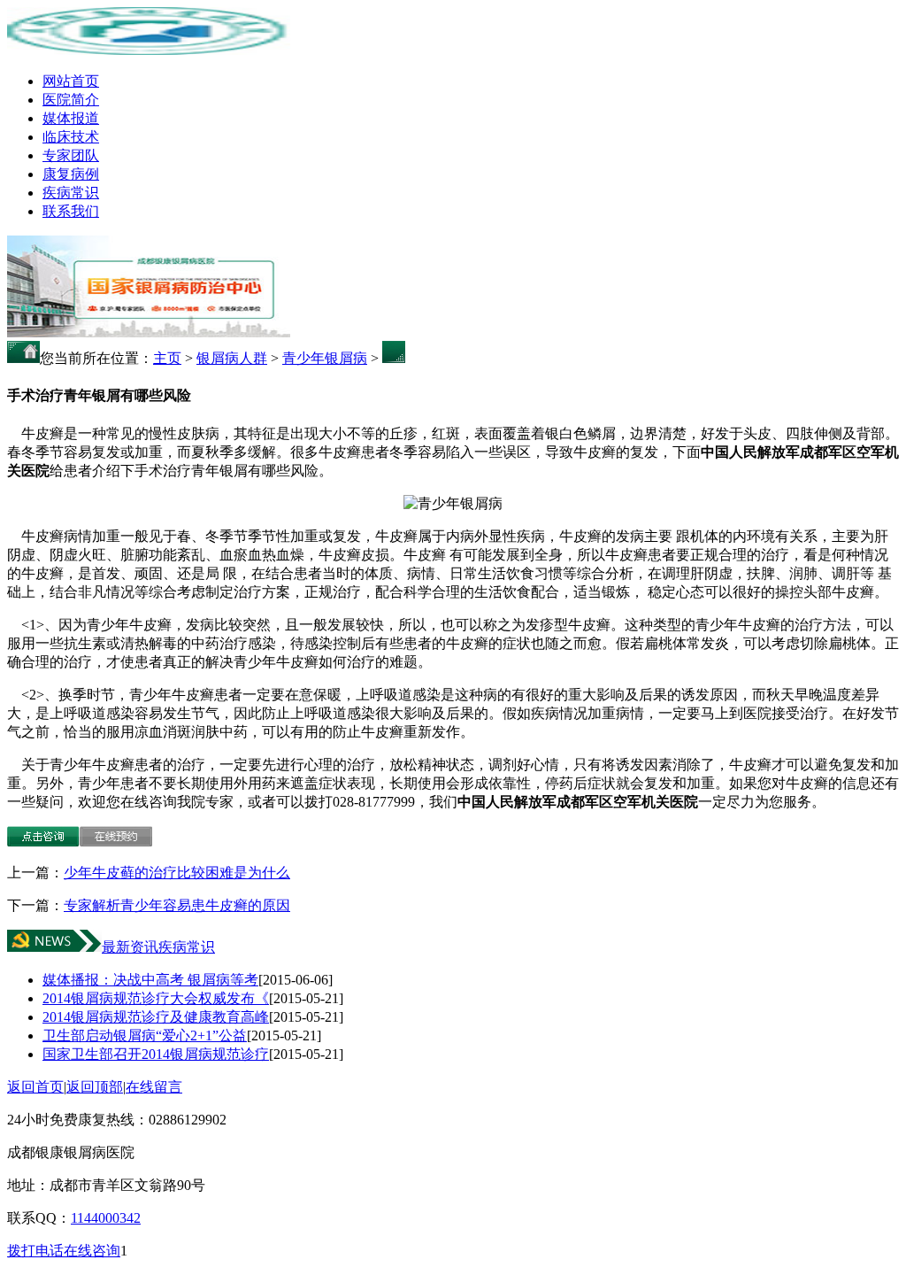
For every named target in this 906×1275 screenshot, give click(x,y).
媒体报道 (70, 118)
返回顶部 (94, 1086)
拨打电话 (35, 1250)
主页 (167, 358)
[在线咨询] (43, 841)
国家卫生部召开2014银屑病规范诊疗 (155, 1054)
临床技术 (70, 136)
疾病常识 (70, 192)
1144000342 (106, 1217)
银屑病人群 (231, 358)
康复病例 (70, 174)
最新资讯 (130, 946)
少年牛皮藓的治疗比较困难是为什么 (177, 872)
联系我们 (70, 211)
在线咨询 (92, 1250)
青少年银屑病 (324, 358)
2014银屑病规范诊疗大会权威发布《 (155, 998)
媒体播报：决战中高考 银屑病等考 (150, 979)
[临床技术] (148, 332)
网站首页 (70, 81)
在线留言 (154, 1086)
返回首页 (35, 1086)
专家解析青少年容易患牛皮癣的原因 (177, 905)
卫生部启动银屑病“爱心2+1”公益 (144, 1035)
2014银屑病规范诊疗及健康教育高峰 (155, 1016)
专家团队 (70, 155)
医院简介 (70, 99)
